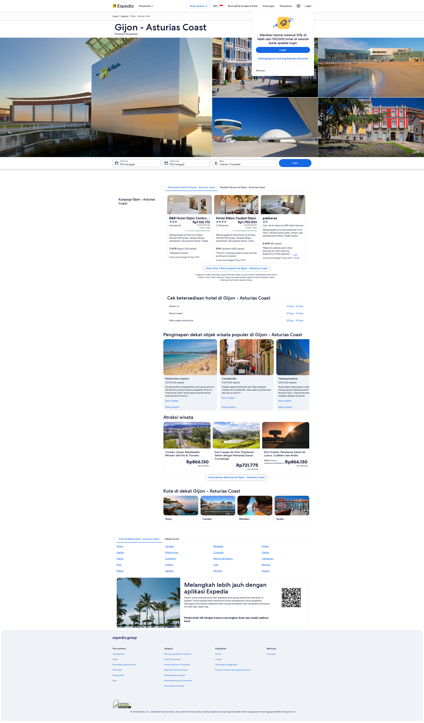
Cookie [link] (218, 659)
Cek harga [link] (296, 256)
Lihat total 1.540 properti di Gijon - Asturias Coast (236, 268)
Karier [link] (115, 659)
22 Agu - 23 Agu (295, 306)
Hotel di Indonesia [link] (172, 659)
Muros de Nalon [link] (223, 558)
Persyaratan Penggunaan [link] (226, 664)
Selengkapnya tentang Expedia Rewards (283, 58)
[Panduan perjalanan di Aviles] (292, 509)
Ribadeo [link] (218, 546)
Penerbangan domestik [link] (174, 675)
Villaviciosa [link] (171, 552)
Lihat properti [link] (172, 407)
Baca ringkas (171, 400)
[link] (283, 70)
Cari (295, 163)
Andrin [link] (169, 564)
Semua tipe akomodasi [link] (174, 686)
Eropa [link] (115, 16)
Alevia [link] (265, 552)
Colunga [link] (218, 552)
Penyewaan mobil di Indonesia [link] (178, 680)
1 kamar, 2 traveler (230, 164)
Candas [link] (169, 546)
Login (308, 5)
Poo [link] (119, 564)
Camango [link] (267, 558)
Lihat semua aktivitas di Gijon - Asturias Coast (236, 477)
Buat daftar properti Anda (243, 5)
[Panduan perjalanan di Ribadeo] (254, 509)
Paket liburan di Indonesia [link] (175, 670)
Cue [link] (215, 564)
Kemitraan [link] (117, 670)
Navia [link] (120, 558)
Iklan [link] (115, 680)
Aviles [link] (265, 546)
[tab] (191, 187)
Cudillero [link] (170, 558)
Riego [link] (120, 571)
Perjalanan (286, 5)
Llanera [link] (169, 571)
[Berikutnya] (309, 375)
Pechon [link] (217, 571)
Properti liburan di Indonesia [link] (177, 664)
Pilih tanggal (127, 164)
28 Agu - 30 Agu (294, 320)
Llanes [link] (120, 552)
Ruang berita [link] (118, 675)
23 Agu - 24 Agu (295, 313)
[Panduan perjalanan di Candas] (218, 509)
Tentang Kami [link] (119, 654)
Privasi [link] (218, 654)
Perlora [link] (266, 564)
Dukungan (268, 5)
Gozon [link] (266, 571)
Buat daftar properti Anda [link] (124, 664)
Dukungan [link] (271, 654)
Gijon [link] (120, 546)
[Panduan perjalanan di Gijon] (180, 509)
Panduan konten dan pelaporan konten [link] (233, 670)
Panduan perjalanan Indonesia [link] (177, 654)
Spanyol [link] (124, 16)
